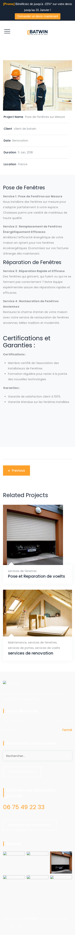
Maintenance (17, 642)
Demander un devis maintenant (37, 16)
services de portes (21, 648)
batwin (33, 919)
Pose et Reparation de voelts (36, 576)
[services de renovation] (32, 628)
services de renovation (30, 653)
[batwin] (37, 32)
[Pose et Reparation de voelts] (32, 554)
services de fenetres (22, 571)
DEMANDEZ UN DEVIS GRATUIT (30, 825)
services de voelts (47, 648)
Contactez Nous (22, 772)
